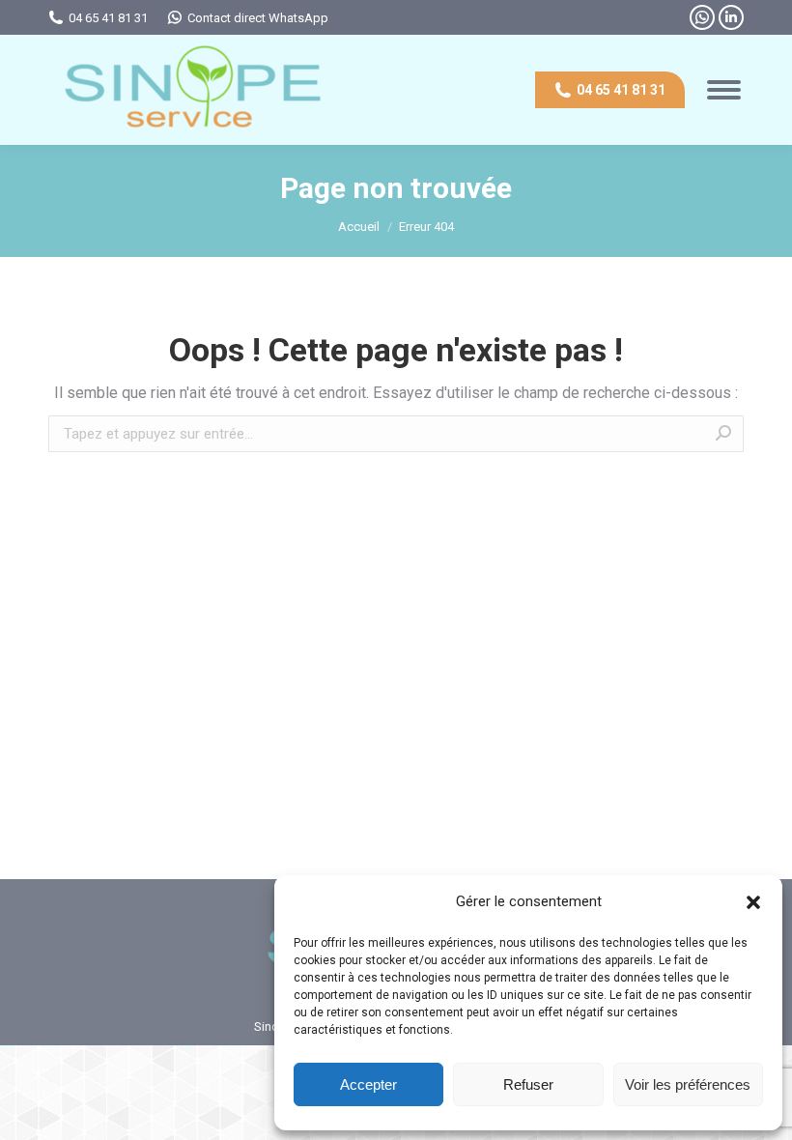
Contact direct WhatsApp (257, 18)
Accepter (368, 1084)
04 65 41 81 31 (108, 18)
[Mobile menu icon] (724, 89)
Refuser (528, 1084)
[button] (753, 902)
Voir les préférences (687, 1084)
